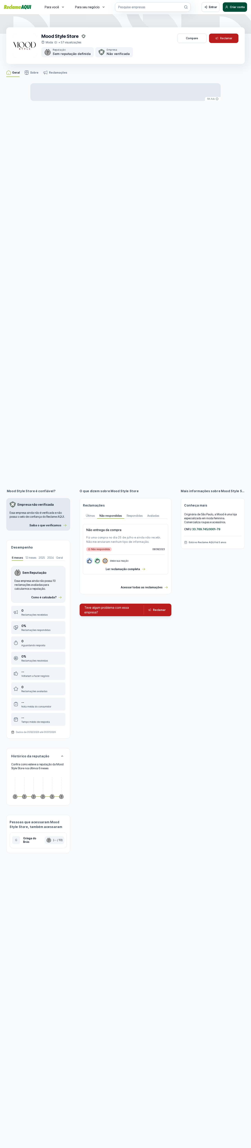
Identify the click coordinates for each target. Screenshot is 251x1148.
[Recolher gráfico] (62, 756)
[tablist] (125, 515)
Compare (192, 38)
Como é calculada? (43, 597)
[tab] (17, 558)
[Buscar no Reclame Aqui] (186, 7)
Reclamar (226, 38)
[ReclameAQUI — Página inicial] (17, 7)
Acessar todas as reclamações (142, 587)
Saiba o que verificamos (45, 525)
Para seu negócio (87, 7)
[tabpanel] (38, 646)
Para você (52, 7)
